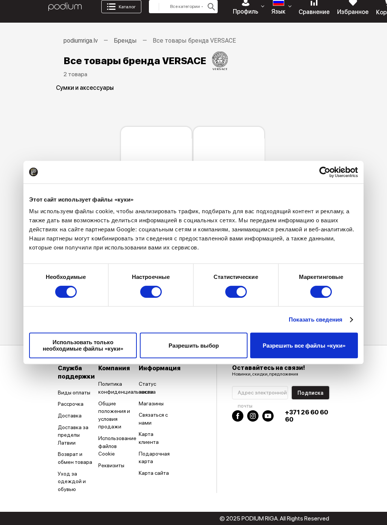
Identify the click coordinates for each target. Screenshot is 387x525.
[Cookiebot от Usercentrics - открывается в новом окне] (325, 172)
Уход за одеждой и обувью (72, 481)
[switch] (151, 292)
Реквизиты (111, 465)
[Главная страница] (65, 7)
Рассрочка (71, 404)
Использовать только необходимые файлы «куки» (83, 345)
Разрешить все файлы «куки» (304, 345)
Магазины (151, 403)
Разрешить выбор (194, 345)
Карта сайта (154, 473)
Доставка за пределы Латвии (73, 435)
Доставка (70, 416)
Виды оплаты (74, 393)
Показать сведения (316, 319)
